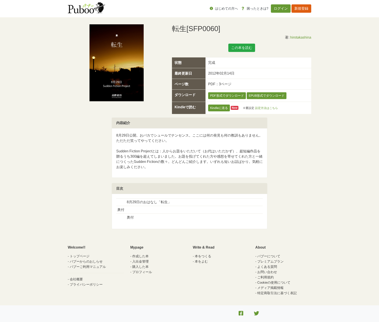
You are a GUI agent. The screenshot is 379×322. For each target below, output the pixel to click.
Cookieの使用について (273, 282)
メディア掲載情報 (270, 288)
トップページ (79, 256)
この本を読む (241, 48)
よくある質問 (267, 267)
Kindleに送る (219, 108)
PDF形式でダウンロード (227, 95)
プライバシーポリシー (86, 284)
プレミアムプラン (270, 261)
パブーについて (268, 256)
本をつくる (203, 256)
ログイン (281, 8)
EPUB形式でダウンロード (266, 95)
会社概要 (76, 279)
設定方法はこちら (266, 107)
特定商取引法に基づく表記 (277, 293)
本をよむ (201, 261)
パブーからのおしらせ (86, 261)
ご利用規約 (265, 277)
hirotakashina (300, 37)
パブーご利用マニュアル (88, 267)
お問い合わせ (267, 272)
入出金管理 (140, 261)
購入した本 (140, 267)
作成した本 (140, 256)
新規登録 (301, 8)
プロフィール (142, 272)
